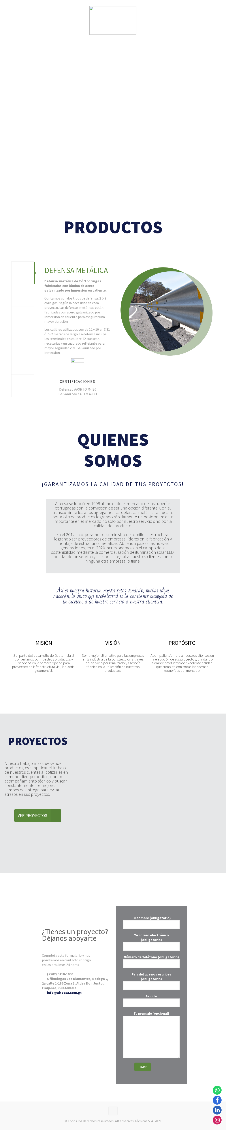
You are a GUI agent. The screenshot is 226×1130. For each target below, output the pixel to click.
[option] (126, 331)
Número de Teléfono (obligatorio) (151, 957)
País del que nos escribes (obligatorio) (151, 976)
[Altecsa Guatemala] (113, 20)
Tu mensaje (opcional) (151, 1013)
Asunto (151, 996)
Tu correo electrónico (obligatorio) (151, 937)
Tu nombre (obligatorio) (151, 918)
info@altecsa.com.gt (64, 992)
